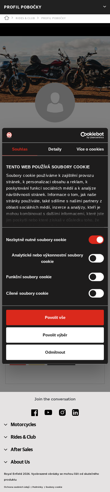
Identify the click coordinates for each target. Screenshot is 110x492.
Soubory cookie (54, 487)
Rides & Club (25, 18)
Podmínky (37, 487)
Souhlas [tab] (20, 149)
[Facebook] (34, 414)
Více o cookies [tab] (90, 149)
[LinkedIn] (75, 414)
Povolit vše (55, 317)
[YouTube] (48, 414)
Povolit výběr (55, 334)
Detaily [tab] (54, 149)
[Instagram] (62, 414)
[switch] (96, 258)
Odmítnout (55, 352)
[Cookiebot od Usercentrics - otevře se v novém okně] (80, 135)
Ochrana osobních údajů (17, 487)
